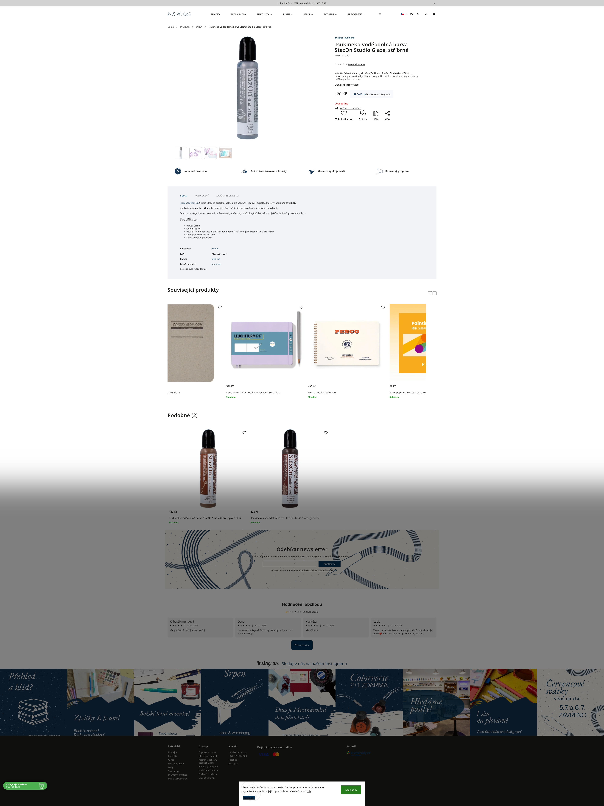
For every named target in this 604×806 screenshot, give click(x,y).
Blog (170, 767)
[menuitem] (218, 14)
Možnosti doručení (350, 108)
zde (309, 791)
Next (435, 293)
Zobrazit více (302, 645)
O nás (171, 759)
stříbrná (216, 258)
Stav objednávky (207, 777)
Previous (430, 293)
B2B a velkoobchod (177, 778)
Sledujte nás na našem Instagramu (314, 663)
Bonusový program (208, 766)
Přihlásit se (330, 563)
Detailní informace (347, 84)
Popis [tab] (183, 195)
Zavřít (386, 128)
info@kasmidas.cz (237, 752)
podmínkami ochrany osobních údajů (316, 570)
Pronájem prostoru (177, 774)
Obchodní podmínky (208, 755)
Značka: (344, 37)
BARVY (215, 248)
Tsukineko (376, 73)
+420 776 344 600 (238, 755)
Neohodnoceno (356, 64)
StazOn (385, 73)
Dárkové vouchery (208, 774)
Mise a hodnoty (176, 763)
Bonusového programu (378, 94)
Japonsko (216, 264)
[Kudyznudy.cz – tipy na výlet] (390, 754)
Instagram (234, 763)
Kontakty (172, 755)
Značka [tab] (227, 195)
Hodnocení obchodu (302, 604)
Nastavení (249, 797)
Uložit (384, 124)
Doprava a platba (207, 752)
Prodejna (172, 752)
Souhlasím (351, 789)
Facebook (233, 759)
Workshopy (174, 771)
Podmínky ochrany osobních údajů (208, 761)
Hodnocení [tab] (202, 195)
